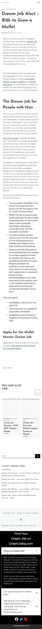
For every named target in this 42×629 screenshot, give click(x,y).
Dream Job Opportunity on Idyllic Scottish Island (19, 484)
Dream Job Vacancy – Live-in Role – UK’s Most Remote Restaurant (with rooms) (20, 490)
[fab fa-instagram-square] (25, 620)
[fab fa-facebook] (16, 620)
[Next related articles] (37, 392)
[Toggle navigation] (38, 2)
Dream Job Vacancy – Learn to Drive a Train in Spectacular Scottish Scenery (21, 474)
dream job (32, 41)
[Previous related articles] (31, 392)
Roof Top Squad (10, 138)
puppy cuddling (17, 82)
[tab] (21, 551)
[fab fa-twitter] (21, 620)
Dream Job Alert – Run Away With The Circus (20, 479)
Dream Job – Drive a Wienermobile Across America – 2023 (19, 497)
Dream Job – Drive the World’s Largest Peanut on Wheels (30, 428)
